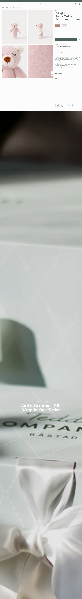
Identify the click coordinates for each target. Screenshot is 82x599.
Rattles (11, 7)
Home (3, 7)
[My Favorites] (75, 4)
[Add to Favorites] (79, 39)
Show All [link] (78, 10)
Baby (7, 7)
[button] (4, 4)
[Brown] (57, 26)
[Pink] (64, 26)
